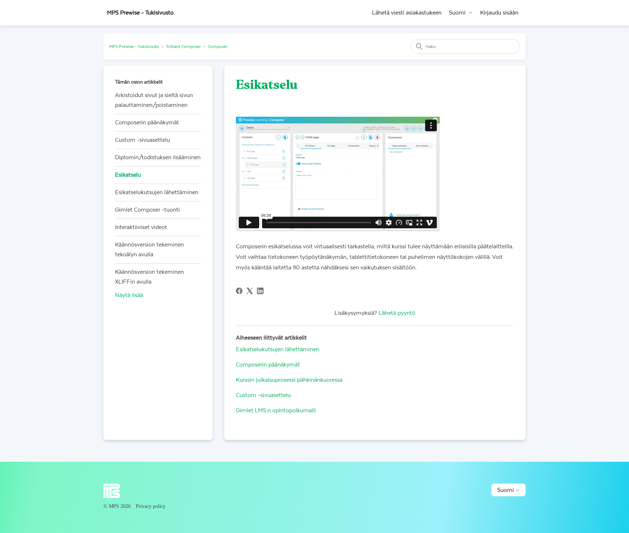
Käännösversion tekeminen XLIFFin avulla (149, 277)
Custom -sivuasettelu (142, 140)
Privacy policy (151, 506)
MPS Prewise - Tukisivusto (134, 46)
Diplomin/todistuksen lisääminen (158, 157)
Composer (218, 46)
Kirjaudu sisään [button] (499, 12)
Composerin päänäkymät (147, 122)
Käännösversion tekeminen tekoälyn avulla (149, 249)
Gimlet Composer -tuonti (147, 210)
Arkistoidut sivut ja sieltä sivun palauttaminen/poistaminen (154, 100)
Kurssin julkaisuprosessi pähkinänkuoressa (289, 380)
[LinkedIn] (260, 291)
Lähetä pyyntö (397, 313)
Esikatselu (128, 175)
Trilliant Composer (183, 46)
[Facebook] (239, 291)
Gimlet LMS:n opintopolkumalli (276, 410)
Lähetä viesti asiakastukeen (407, 12)
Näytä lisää (129, 295)
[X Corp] (249, 291)
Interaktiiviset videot (141, 227)
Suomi (457, 12)
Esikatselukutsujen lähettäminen (156, 192)
